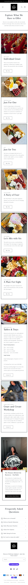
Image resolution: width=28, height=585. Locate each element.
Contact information (21, 582)
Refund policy (21, 580)
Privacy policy (6, 582)
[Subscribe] (23, 559)
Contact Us (8, 375)
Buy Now (8, 70)
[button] (2, 7)
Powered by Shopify (14, 580)
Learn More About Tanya (13, 496)
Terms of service (13, 582)
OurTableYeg (9, 580)
